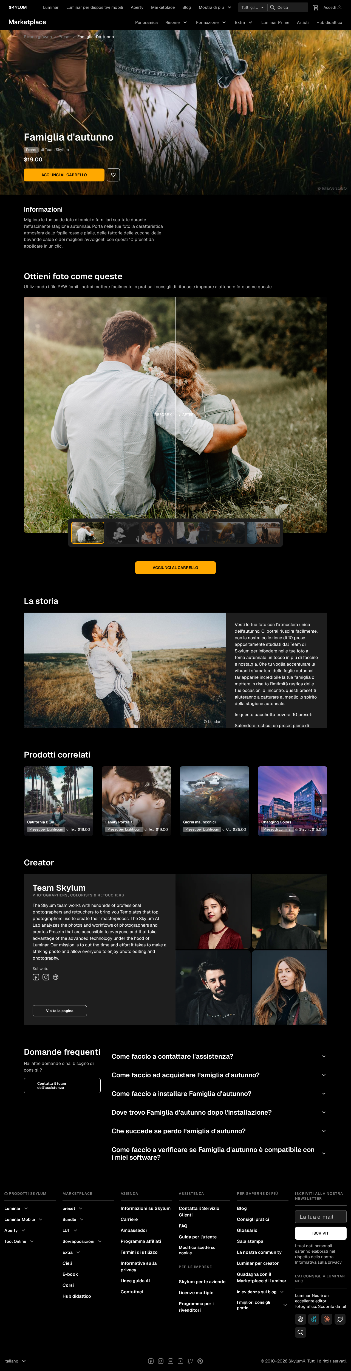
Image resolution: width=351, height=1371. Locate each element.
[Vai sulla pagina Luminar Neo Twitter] (190, 1361)
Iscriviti (321, 1233)
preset (73, 1208)
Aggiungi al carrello (64, 174)
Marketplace (163, 7)
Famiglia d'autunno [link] (95, 36)
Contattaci (132, 1292)
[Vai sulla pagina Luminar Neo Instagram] (160, 1361)
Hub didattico (329, 22)
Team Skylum (57, 149)
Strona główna (38, 36)
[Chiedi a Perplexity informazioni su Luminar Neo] (313, 1319)
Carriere (129, 1219)
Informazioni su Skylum (146, 1208)
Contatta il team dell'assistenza (51, 1085)
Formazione (211, 22)
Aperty (137, 7)
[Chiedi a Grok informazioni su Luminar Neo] (340, 1319)
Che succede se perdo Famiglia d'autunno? (219, 1131)
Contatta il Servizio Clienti (199, 1211)
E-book (70, 1274)
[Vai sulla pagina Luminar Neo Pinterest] (200, 1361)
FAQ (183, 1226)
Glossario (247, 1230)
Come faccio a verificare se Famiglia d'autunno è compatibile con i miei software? (219, 1153)
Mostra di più (216, 7)
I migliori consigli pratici (262, 1305)
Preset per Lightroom (46, 829)
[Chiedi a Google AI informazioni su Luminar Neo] (300, 1332)
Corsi (68, 1285)
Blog (186, 7)
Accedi (333, 7)
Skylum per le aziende (202, 1282)
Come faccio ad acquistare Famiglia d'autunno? (219, 1075)
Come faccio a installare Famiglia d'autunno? (219, 1093)
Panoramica (146, 22)
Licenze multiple (196, 1293)
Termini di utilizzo (139, 1252)
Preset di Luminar (278, 829)
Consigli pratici (253, 1219)
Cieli (67, 1263)
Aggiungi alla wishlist (55, 794)
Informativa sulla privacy (139, 1266)
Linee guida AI (135, 1281)
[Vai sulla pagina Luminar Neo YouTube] (180, 1361)
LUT (71, 1230)
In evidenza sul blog (261, 1292)
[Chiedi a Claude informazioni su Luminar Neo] (326, 1319)
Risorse (176, 22)
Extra (244, 22)
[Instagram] (46, 977)
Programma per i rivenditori (196, 1307)
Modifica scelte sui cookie (198, 1250)
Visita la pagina (59, 1010)
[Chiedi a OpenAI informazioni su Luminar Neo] (300, 1319)
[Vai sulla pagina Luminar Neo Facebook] (151, 1361)
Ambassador (134, 1230)
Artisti (303, 22)
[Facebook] (36, 977)
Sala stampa (250, 1241)
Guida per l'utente (198, 1237)
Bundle (74, 1219)
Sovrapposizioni (83, 1241)
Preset (64, 36)
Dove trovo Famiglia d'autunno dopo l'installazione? (219, 1112)
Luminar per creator (258, 1263)
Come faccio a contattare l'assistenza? (219, 1056)
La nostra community (259, 1252)
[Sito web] (55, 977)
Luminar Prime (275, 22)
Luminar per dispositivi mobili (94, 7)
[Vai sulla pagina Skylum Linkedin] (170, 1361)
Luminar (51, 7)
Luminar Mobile (24, 1219)
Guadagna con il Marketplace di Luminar (262, 1277)
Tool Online (19, 1241)
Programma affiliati (141, 1241)
